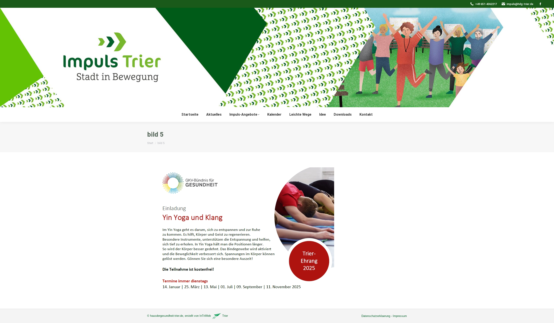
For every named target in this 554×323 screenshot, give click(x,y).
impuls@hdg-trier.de (520, 4)
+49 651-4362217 (486, 4)
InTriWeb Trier (214, 315)
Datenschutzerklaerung (375, 316)
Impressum (400, 316)
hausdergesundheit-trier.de (166, 315)
